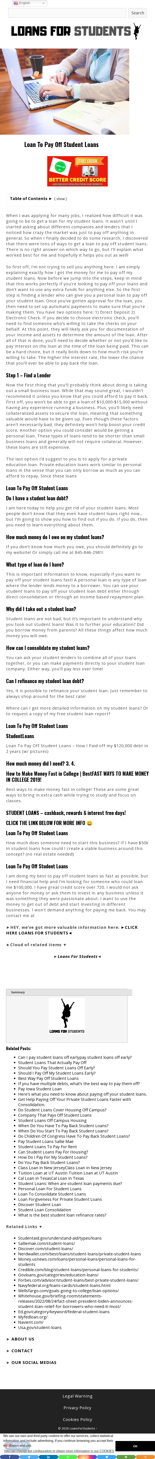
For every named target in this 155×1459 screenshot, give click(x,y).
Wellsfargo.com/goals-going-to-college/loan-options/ (68, 1290)
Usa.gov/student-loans (40, 1327)
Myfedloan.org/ (32, 1317)
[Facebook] (9, 1457)
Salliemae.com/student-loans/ (46, 1243)
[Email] (126, 1457)
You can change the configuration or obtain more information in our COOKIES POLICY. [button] (59, 1453)
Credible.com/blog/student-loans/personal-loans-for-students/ (78, 1269)
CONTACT (22, 1350)
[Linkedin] (48, 1457)
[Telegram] (106, 1457)
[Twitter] (29, 1457)
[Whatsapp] (68, 1457)
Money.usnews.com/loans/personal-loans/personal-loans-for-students (77, 1261)
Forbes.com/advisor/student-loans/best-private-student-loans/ (78, 1280)
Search (137, 13)
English (24, 3)
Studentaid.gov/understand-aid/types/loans (60, 1238)
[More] (145, 1457)
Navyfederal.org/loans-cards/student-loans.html (64, 1285)
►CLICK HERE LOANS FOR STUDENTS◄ (72, 930)
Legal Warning (78, 1396)
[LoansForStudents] (77, 30)
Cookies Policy (77, 1419)
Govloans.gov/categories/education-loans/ (58, 1275)
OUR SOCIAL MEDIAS (34, 1362)
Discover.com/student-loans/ (45, 1248)
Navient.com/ (30, 1322)
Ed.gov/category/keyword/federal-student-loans (64, 1311)
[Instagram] (87, 1457)
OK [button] (135, 1446)
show (61, 199)
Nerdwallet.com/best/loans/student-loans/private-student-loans (79, 1254)
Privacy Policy (77, 1407)
